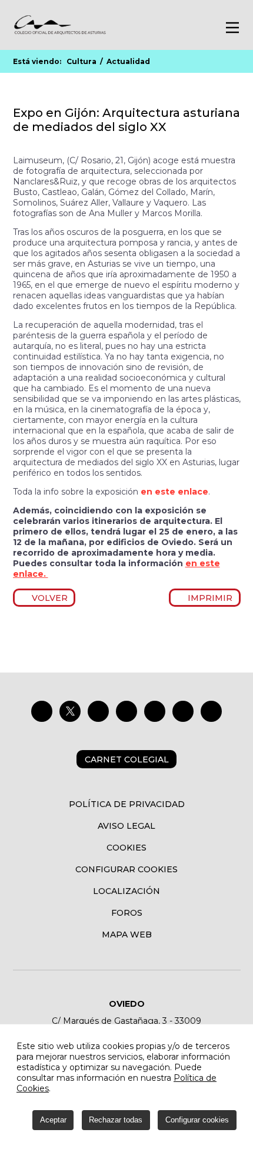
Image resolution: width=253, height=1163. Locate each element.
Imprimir (208, 598)
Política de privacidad (127, 804)
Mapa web (127, 934)
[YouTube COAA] (154, 711)
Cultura (81, 61)
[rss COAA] (183, 711)
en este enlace (174, 491)
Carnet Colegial (127, 759)
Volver (47, 598)
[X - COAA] (70, 711)
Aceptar (53, 1119)
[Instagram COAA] (98, 711)
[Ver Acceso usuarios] (183, 26)
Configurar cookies (126, 869)
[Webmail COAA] (211, 711)
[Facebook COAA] (41, 711)
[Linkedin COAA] (126, 711)
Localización (126, 891)
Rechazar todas (115, 1119)
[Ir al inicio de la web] (60, 32)
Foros (126, 912)
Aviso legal (126, 826)
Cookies (126, 847)
